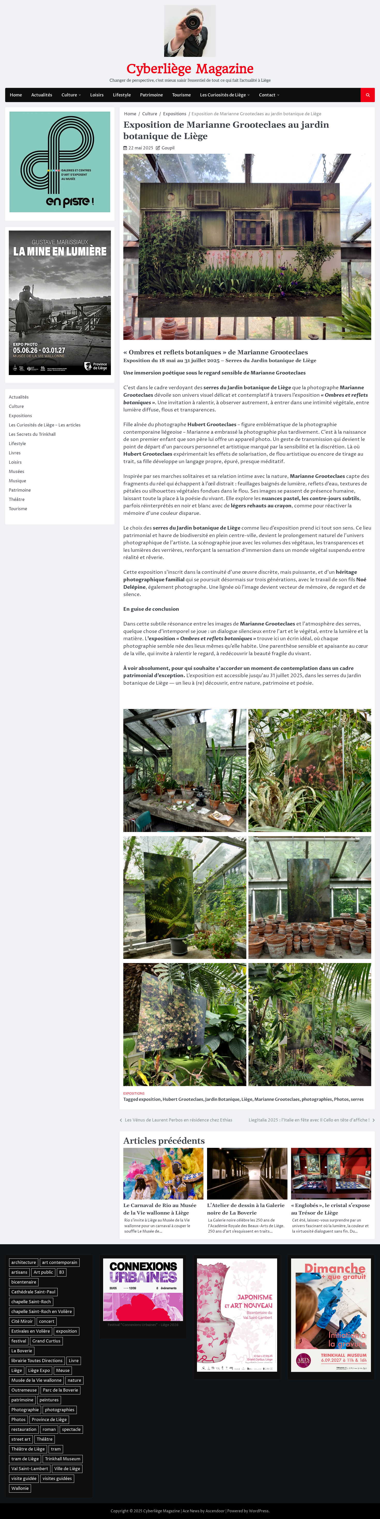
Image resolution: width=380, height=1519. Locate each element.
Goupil (168, 148)
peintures (49, 1400)
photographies (317, 1099)
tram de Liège (25, 1459)
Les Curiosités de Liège (223, 95)
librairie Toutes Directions (37, 1361)
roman (49, 1429)
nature (74, 1380)
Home (16, 95)
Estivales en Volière (30, 1331)
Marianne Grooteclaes (277, 1099)
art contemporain (59, 1262)
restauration (23, 1429)
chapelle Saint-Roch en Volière (41, 1312)
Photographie (25, 1410)
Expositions (134, 1093)
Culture (69, 95)
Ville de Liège (67, 1469)
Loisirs (97, 95)
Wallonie (20, 1488)
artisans (19, 1272)
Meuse (63, 1370)
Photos (341, 1099)
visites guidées (57, 1479)
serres (357, 1099)
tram (56, 1449)
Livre (74, 1361)
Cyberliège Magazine (190, 69)
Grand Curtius (46, 1341)
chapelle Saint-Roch (31, 1302)
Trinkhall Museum (62, 1459)
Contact (267, 95)
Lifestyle (122, 95)
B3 (61, 1272)
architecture (23, 1262)
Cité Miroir (22, 1321)
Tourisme (181, 95)
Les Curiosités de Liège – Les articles (45, 425)
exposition (150, 1099)
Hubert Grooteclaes (183, 1099)
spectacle (71, 1429)
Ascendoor (215, 1511)
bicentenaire (23, 1282)
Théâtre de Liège (28, 1449)
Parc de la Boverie (60, 1390)
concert (46, 1321)
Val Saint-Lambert (29, 1469)
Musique (17, 481)
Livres (15, 453)
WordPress (259, 1511)
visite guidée (23, 1479)
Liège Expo (39, 1370)
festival (18, 1341)
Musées (16, 472)
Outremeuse (24, 1390)
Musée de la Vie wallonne (36, 1380)
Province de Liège (49, 1420)
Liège (246, 1099)
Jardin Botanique (222, 1099)
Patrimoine (151, 95)
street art (21, 1439)
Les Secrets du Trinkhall (32, 435)
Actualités (41, 95)
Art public (43, 1272)
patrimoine (22, 1400)
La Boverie (21, 1351)
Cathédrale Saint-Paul (33, 1292)
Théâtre (17, 500)
